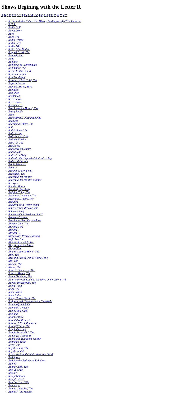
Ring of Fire (14, 248)
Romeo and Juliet (17, 310)
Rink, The (13, 254)
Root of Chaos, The (19, 326)
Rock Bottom (15, 292)
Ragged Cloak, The (19, 52)
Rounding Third (17, 341)
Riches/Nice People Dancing (24, 235)
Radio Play (14, 43)
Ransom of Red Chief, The (22, 80)
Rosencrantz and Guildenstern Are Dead (30, 354)
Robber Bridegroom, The (22, 282)
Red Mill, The (15, 142)
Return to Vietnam (18, 217)
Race (11, 33)
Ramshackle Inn (17, 74)
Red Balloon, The (17, 130)
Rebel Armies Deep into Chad (24, 117)
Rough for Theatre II (19, 335)
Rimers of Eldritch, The (21, 242)
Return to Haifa (16, 211)
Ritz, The (13, 260)
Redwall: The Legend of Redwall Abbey (30, 158)
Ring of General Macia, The (23, 251)
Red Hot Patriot (17, 139)
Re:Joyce (13, 183)
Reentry (12, 167)
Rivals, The (14, 267)
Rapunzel (13, 89)
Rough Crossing (17, 329)
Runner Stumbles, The (20, 388)
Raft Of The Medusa (19, 49)
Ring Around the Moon (20, 245)
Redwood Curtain (18, 161)
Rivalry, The (15, 264)
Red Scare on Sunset (19, 148)
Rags (11, 58)
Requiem (13, 201)
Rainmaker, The (17, 67)
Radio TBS (14, 46)
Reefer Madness (17, 164)
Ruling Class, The (18, 366)
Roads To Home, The (20, 276)
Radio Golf (14, 27)
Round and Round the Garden (24, 338)
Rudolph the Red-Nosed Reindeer (26, 360)
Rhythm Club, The (18, 223)
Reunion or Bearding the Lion (24, 220)
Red (10, 127)
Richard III (14, 232)
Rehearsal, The (16, 173)
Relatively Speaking (19, 189)
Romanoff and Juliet (19, 304)
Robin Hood (15, 285)
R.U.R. (12, 24)
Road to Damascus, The (21, 270)
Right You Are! (16, 239)
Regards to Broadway (20, 170)
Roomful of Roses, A (19, 320)
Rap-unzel (13, 92)
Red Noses (14, 145)
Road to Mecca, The (19, 273)
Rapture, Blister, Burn (20, 86)
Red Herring (15, 133)
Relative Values (16, 186)
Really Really (15, 111)
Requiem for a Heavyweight (23, 204)
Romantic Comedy (18, 307)
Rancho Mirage (16, 77)
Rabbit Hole (15, 30)
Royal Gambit (16, 351)
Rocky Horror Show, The (22, 298)
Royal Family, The (18, 348)
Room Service (16, 316)
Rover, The (14, 344)
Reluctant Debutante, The (22, 195)
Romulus (13, 313)
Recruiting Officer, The (20, 123)
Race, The (13, 36)
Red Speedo (14, 151)
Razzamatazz (15, 105)
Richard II (13, 229)
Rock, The (13, 288)
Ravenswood (15, 102)
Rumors (12, 372)
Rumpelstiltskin (16, 376)
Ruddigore (14, 357)
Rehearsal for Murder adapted (24, 179)
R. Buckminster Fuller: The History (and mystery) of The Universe (44, 21)
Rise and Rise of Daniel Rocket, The (28, 257)
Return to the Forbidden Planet (25, 214)
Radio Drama (16, 39)
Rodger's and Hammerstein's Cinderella (30, 301)
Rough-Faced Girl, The (21, 332)
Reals (11, 114)
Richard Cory (15, 226)
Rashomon (14, 95)
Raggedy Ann (15, 55)
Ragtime (12, 61)
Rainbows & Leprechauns (22, 64)
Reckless (13, 120)
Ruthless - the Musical (20, 391)
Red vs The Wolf (17, 155)
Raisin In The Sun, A (19, 71)
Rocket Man (14, 295)
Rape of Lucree (16, 83)
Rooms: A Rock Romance (22, 323)
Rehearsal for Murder (20, 176)
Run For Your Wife (18, 382)
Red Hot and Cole (18, 136)
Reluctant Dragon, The (21, 198)
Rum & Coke (15, 369)
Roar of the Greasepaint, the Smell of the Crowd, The (37, 279)
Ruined (12, 363)
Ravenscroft (14, 99)
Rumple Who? (16, 379)
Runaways (14, 385)
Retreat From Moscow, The (23, 207)
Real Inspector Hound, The (23, 108)
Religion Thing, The (19, 192)
